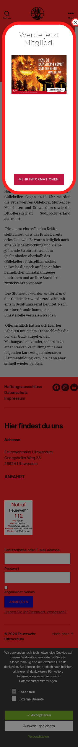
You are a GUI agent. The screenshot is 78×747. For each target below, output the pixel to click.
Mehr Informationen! (39, 179)
